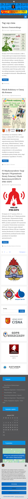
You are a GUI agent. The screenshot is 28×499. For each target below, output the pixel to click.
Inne (5, 164)
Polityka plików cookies (8, 496)
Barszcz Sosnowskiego (11, 27)
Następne (22, 252)
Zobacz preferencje (14, 492)
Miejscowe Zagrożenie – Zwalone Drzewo (14, 390)
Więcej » (6, 80)
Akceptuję (14, 484)
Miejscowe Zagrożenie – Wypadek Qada (14, 398)
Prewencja (6, 83)
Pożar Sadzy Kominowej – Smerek (12, 395)
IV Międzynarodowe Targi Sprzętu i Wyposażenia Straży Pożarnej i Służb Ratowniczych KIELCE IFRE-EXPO (13, 176)
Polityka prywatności (19, 496)
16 (10, 252)
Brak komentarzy (16, 30)
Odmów (14, 488)
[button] (25, 465)
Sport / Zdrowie (11, 164)
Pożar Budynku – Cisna (10, 392)
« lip (4, 435)
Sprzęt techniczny (16, 246)
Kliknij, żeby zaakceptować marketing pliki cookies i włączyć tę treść (14, 456)
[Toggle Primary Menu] (25, 16)
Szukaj (5, 308)
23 (17, 427)
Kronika (9, 246)
